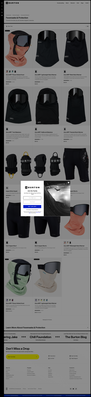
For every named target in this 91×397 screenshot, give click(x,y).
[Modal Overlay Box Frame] (45, 198)
